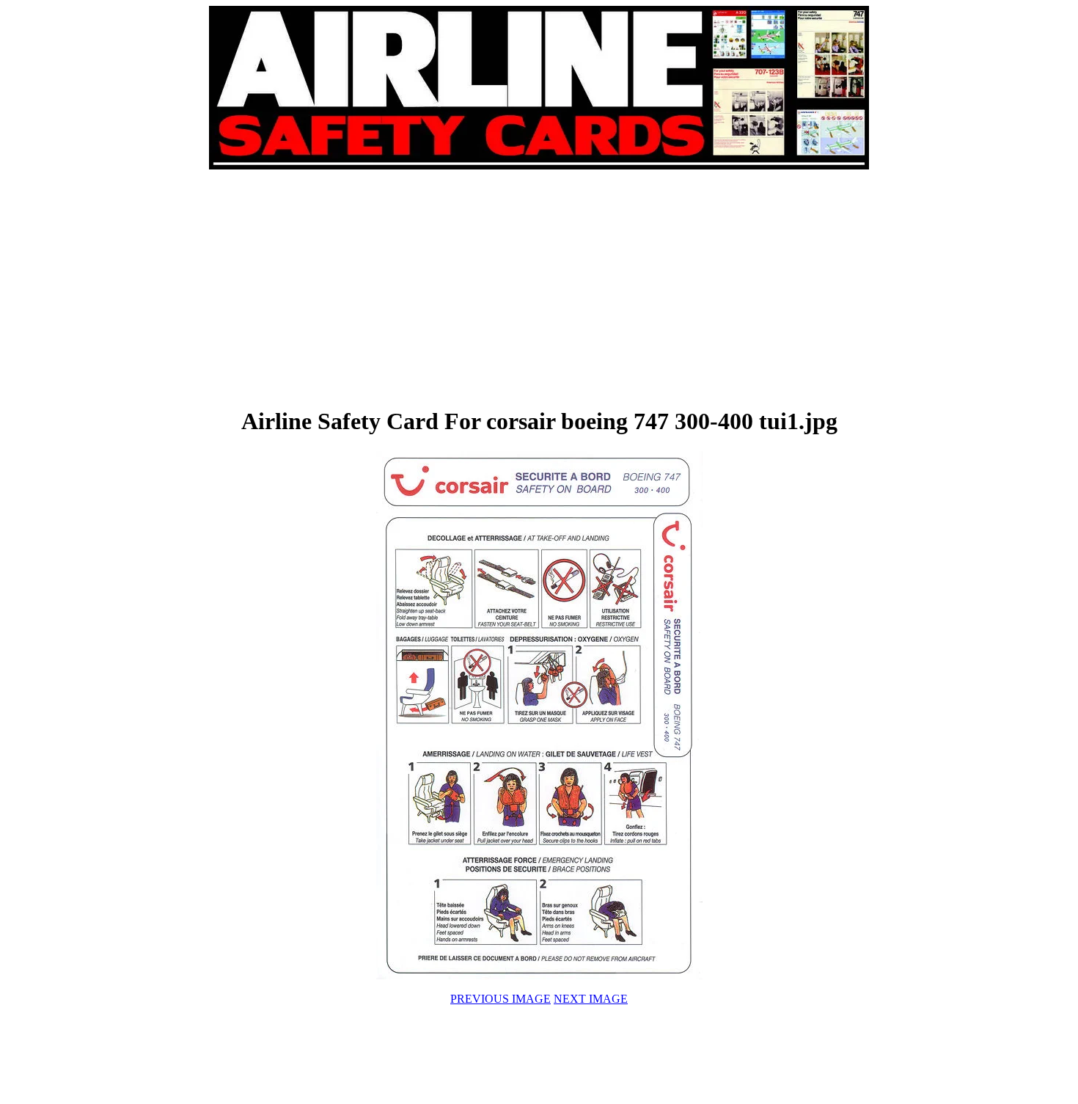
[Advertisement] (375, 287)
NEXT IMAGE (591, 998)
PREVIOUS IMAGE (500, 998)
